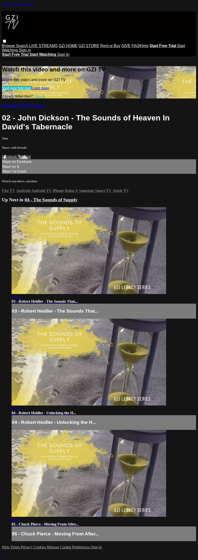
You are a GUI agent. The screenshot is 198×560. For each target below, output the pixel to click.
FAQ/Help (140, 46)
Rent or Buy (110, 46)
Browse (9, 46)
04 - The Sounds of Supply (51, 199)
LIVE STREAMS (43, 46)
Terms (15, 547)
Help (6, 547)
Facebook (10, 157)
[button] (4, 41)
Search (22, 46)
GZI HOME (68, 46)
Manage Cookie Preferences (69, 547)
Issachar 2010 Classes (23, 105)
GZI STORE (88, 46)
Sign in (25, 50)
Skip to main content (17, 4)
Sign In (63, 54)
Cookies (40, 547)
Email (26, 157)
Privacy (27, 547)
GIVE (126, 46)
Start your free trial (16, 88)
